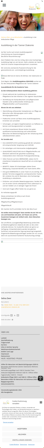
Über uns (10, 37)
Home (3, 37)
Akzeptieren (22, 429)
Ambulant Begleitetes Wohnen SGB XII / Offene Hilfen (19, 373)
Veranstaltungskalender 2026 (11, 390)
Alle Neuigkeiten (7, 392)
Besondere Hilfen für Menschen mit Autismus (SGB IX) (20, 379)
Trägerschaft (5, 343)
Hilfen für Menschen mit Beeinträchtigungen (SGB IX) (19, 364)
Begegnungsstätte (7, 382)
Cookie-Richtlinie (14, 444)
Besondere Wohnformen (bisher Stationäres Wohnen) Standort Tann (19, 367)
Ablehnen (22, 434)
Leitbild (3, 338)
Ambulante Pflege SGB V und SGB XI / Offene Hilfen (19, 377)
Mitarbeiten (19, 37)
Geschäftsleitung (7, 340)
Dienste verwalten (8, 422)
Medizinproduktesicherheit (10, 349)
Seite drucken (6, 320)
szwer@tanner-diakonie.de (10, 307)
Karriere (4, 345)
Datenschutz (23, 444)
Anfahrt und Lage (7, 352)
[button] (41, 402)
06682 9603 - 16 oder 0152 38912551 (16, 305)
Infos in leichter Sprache (9, 347)
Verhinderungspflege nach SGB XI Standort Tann (17, 370)
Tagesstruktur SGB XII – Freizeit (11, 375)
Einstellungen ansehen (22, 440)
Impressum (31, 444)
